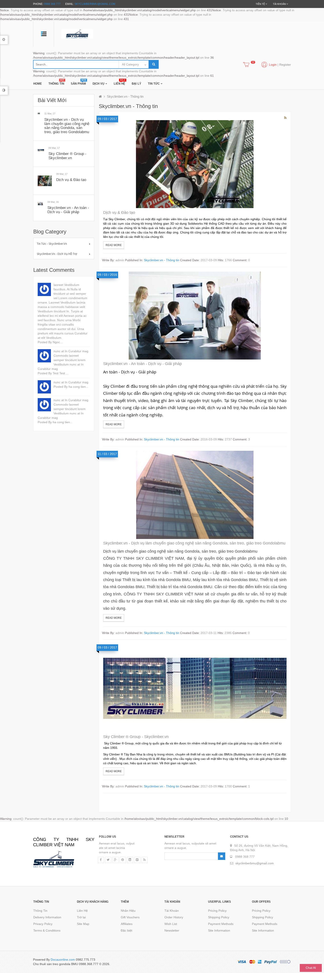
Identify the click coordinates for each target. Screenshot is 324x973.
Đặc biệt (126, 930)
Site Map (83, 924)
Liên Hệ (82, 910)
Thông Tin (40, 910)
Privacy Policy (42, 924)
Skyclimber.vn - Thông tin (125, 96)
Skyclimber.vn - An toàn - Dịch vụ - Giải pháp (68, 210)
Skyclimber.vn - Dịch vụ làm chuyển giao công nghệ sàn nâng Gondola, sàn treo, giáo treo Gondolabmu (66, 125)
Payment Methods (220, 924)
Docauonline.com (63, 959)
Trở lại (81, 917)
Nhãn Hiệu (128, 910)
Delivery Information (47, 917)
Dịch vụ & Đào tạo (71, 180)
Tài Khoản (171, 910)
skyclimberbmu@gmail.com (94, 4)
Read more (114, 245)
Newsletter (171, 930)
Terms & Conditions (46, 930)
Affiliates (126, 924)
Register (285, 64)
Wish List (170, 924)
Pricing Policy (217, 910)
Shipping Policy (218, 917)
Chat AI (311, 967)
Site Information (219, 930)
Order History (173, 917)
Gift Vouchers (130, 917)
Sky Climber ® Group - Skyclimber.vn (67, 156)
